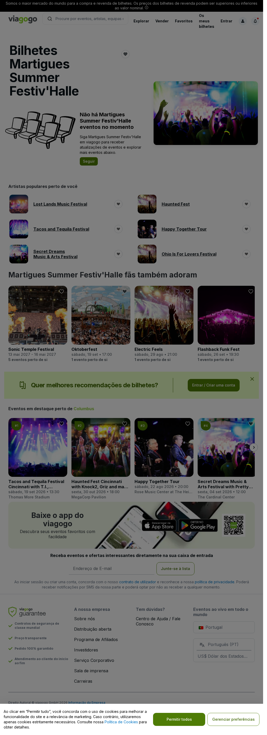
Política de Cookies (121, 722)
